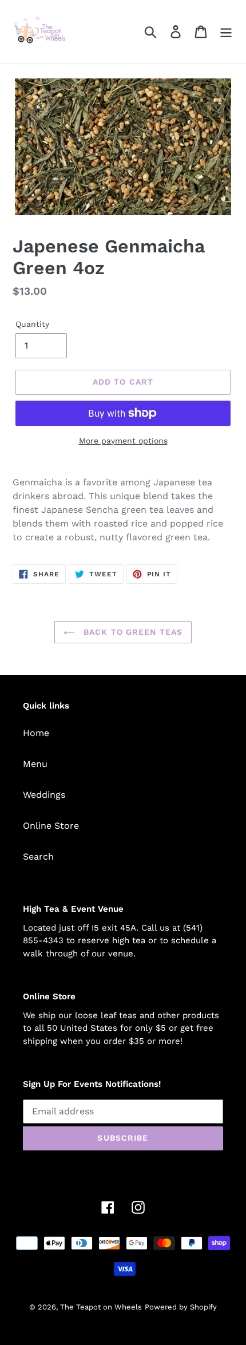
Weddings (44, 794)
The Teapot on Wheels (101, 1307)
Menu (35, 763)
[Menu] (226, 32)
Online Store (51, 825)
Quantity (32, 324)
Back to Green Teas (131, 631)
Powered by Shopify (181, 1307)
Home (36, 732)
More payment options (123, 440)
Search (38, 856)
